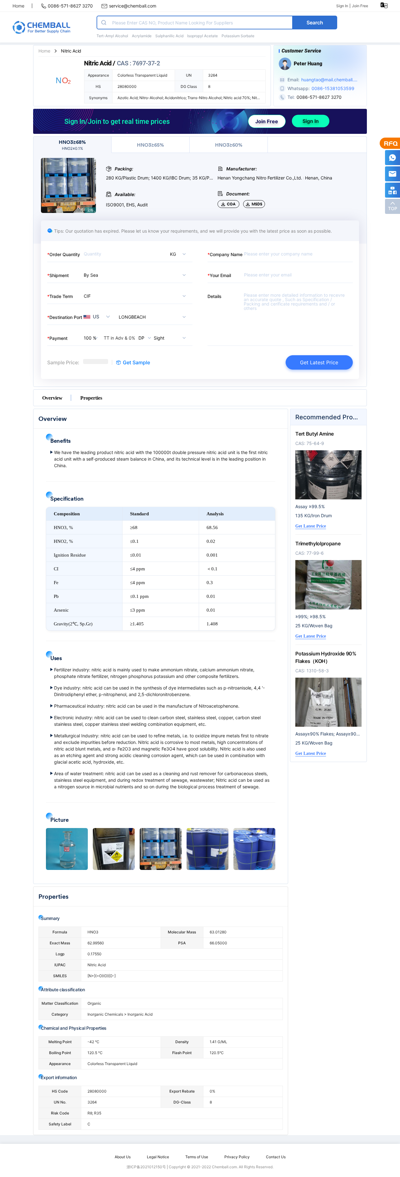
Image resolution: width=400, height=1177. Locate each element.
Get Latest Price (319, 362)
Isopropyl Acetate (202, 35)
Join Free (360, 5)
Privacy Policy (237, 1156)
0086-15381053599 (333, 88)
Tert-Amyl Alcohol (112, 35)
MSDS (257, 204)
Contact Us (276, 1156)
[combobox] (154, 317)
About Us (123, 1156)
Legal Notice (158, 1156)
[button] (67, 849)
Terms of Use (196, 1156)
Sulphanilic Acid (169, 35)
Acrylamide (142, 35)
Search (315, 22)
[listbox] (171, 254)
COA (231, 204)
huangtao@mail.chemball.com (328, 80)
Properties (91, 397)
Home (18, 5)
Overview (52, 397)
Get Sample (136, 362)
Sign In (342, 5)
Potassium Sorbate (238, 35)
